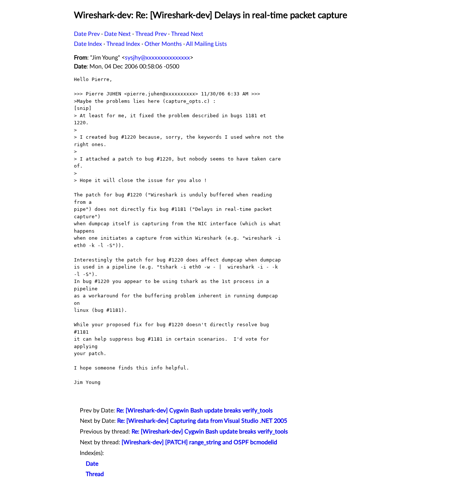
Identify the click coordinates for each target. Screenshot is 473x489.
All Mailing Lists (206, 44)
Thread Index (123, 44)
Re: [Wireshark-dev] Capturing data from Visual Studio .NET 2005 (202, 421)
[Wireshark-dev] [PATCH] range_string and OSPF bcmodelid (199, 442)
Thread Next (187, 34)
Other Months (163, 44)
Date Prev (87, 34)
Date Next (117, 34)
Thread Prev (151, 34)
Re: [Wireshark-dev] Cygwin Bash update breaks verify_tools (194, 411)
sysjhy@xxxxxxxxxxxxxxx (157, 58)
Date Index (88, 44)
